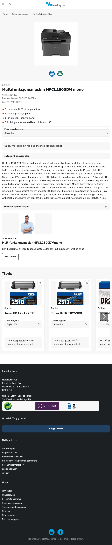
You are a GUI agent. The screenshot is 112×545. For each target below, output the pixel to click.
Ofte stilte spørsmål (11, 499)
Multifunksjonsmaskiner (42, 14)
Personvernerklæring (12, 503)
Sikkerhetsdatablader (12, 457)
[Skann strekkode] (84, 4)
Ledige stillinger (9, 469)
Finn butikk (7, 491)
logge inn (21, 145)
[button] (56, 156)
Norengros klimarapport (13, 465)
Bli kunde (6, 511)
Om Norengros (8, 448)
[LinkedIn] (52, 532)
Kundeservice (8, 495)
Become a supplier (10, 519)
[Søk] (76, 4)
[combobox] (44, 4)
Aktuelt (5, 473)
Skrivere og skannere (20, 14)
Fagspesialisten (9, 452)
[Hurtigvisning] (40, 283)
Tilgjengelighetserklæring (14, 507)
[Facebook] (60, 532)
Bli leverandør (8, 515)
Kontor (5, 14)
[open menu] (3, 4)
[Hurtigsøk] (10, 4)
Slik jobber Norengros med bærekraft (19, 461)
